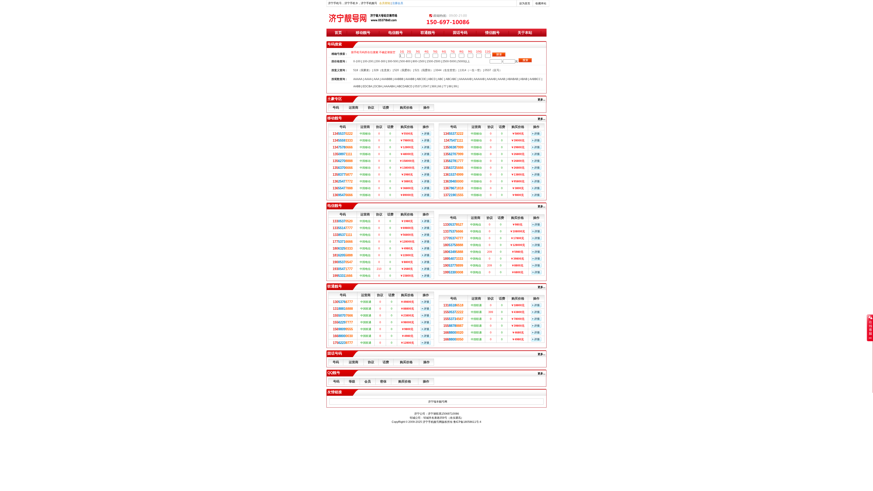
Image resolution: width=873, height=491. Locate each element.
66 (439, 86)
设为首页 (524, 3)
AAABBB (386, 79)
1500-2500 (433, 61)
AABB (357, 86)
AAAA (368, 79)
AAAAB (491, 79)
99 (455, 86)
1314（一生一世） (471, 70)
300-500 (393, 61)
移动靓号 (363, 33)
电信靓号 (395, 33)
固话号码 (460, 33)
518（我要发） (362, 70)
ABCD (432, 79)
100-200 (368, 61)
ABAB (523, 79)
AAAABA (389, 86)
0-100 (357, 61)
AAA (376, 79)
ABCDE (421, 79)
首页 (338, 33)
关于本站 (525, 33)
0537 (417, 86)
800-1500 (419, 61)
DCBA (378, 86)
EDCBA (367, 86)
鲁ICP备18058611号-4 (467, 421)
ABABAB (512, 79)
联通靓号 (428, 33)
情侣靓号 (492, 33)
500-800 (405, 61)
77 (445, 86)
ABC (441, 79)
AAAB (501, 79)
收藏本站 (540, 3)
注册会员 (397, 3)
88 (450, 86)
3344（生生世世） (446, 70)
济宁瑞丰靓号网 (437, 401)
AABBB (398, 79)
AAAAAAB (465, 79)
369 (433, 86)
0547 (426, 86)
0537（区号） (493, 70)
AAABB (409, 79)
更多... (542, 99)
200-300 (380, 61)
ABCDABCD (404, 86)
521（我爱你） (424, 70)
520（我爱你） (403, 70)
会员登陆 (384, 3)
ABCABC (451, 79)
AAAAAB (479, 79)
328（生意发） (383, 70)
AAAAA (357, 79)
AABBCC (535, 79)
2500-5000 (449, 61)
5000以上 (464, 61)
